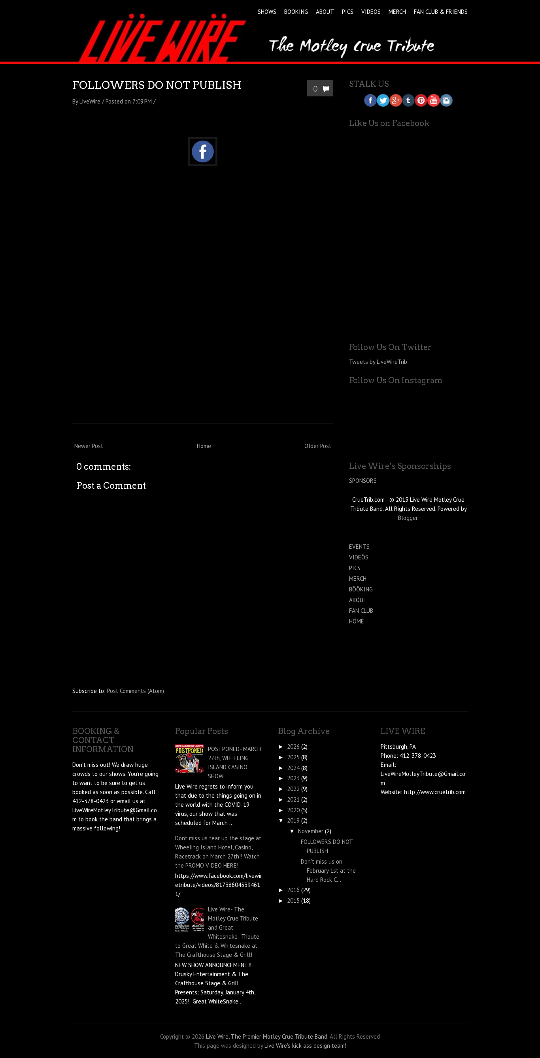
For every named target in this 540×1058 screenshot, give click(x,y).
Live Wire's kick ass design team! (305, 1045)
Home (204, 446)
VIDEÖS (371, 11)
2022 (293, 789)
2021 (293, 799)
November (310, 831)
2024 (293, 768)
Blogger (407, 517)
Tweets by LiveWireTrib (378, 361)
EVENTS (359, 546)
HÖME (356, 621)
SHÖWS (267, 11)
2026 (293, 746)
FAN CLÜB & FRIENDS (441, 11)
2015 (293, 900)
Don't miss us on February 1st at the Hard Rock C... (328, 870)
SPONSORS (363, 480)
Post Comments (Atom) (135, 691)
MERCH (397, 11)
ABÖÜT (325, 11)
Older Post (317, 446)
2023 (293, 778)
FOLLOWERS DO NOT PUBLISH (157, 85)
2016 (293, 890)
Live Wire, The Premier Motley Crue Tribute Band (266, 1036)
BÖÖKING (296, 11)
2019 (293, 820)
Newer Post (88, 446)
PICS (347, 11)
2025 (293, 757)
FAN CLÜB (361, 610)
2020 (293, 810)
